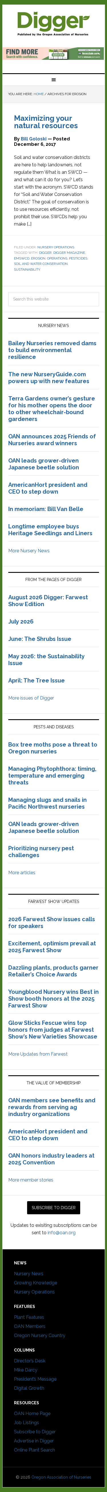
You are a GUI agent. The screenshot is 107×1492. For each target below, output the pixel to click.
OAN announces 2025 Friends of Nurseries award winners (52, 440)
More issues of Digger (31, 698)
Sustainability (27, 269)
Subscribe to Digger (35, 1431)
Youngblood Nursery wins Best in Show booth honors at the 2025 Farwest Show (53, 998)
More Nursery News (29, 550)
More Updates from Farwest (38, 1054)
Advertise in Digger (34, 1441)
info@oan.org (62, 1232)
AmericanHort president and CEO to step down (47, 488)
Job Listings (26, 1422)
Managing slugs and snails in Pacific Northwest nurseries (47, 803)
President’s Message (35, 1379)
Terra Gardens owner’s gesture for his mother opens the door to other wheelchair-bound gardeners (51, 408)
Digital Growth (29, 1388)
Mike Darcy (25, 1370)
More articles (21, 872)
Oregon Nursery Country (39, 1335)
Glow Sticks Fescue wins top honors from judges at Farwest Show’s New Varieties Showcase (53, 1029)
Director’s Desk (29, 1361)
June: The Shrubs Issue (39, 638)
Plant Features (29, 1317)
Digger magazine (54, 23)
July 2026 (21, 621)
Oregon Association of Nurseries (61, 1477)
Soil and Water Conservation (41, 264)
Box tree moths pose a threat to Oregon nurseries (52, 748)
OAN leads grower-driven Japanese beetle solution (43, 464)
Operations (57, 258)
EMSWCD (21, 258)
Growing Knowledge (35, 1282)
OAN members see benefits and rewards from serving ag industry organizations (51, 1107)
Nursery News (28, 1273)
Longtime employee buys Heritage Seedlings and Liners (50, 530)
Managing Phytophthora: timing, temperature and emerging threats (52, 775)
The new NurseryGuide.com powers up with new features (48, 378)
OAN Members (29, 1326)
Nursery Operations (55, 247)
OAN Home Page (32, 1413)
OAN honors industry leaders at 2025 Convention (51, 1159)
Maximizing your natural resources (46, 122)
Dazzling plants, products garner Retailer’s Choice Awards (53, 971)
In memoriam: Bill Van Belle (45, 509)
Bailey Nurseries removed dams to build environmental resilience (52, 350)
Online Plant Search (34, 1450)
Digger (45, 253)
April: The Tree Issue (36, 680)
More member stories (30, 1180)
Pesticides (78, 258)
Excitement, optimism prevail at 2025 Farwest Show (52, 947)
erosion (38, 258)
